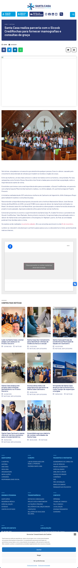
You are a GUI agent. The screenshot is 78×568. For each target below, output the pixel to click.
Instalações (6, 474)
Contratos (32, 509)
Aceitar (39, 550)
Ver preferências (39, 561)
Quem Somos (6, 499)
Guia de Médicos (59, 464)
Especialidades (58, 469)
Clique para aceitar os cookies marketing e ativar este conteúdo (39, 266)
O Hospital (5, 461)
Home (6, 24)
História (5, 464)
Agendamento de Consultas (63, 461)
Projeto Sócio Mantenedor (37, 501)
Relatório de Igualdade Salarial (36, 513)
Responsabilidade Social (11, 479)
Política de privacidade (44, 565)
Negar (39, 555)
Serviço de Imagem (59, 474)
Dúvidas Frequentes (60, 509)
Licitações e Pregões (35, 504)
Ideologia (5, 469)
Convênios (57, 477)
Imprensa (56, 499)
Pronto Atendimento (60, 467)
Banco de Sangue (59, 484)
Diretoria (5, 467)
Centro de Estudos (8, 509)
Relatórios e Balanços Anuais (39, 506)
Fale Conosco (58, 504)
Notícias (12, 24)
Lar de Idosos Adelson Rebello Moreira (36, 462)
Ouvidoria (56, 512)
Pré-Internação (59, 482)
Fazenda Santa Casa (35, 466)
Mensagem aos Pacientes (62, 487)
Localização (58, 506)
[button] (75, 534)
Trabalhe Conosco (60, 501)
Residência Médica (8, 501)
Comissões (5, 477)
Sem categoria (41, 348)
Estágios (5, 506)
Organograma (7, 472)
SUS (54, 479)
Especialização (7, 504)
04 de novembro (67, 224)
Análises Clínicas (59, 472)
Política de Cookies (32, 565)
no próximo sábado (28, 224)
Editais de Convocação (36, 499)
